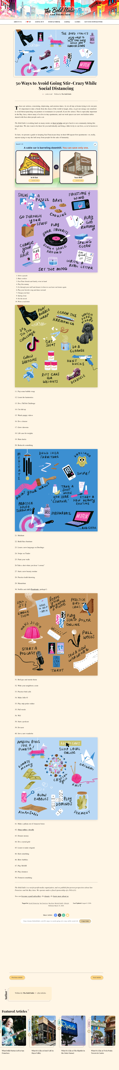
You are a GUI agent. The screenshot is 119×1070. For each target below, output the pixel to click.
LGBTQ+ (67, 22)
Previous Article (17, 977)
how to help (57, 123)
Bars (59, 1022)
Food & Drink (54, 22)
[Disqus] (56, 947)
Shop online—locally (26, 829)
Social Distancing (34, 903)
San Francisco (44, 903)
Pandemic (35, 589)
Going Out (39, 22)
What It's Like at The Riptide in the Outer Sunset (73, 1052)
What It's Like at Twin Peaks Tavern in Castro (101, 1052)
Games (77, 22)
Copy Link (85, 921)
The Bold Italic (28, 993)
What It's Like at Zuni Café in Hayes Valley (43, 1052)
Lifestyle (66, 903)
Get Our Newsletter (93, 22)
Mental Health (59, 903)
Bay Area (51, 903)
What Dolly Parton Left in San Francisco (13, 1052)
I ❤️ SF (28, 22)
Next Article (97, 977)
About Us (17, 22)
